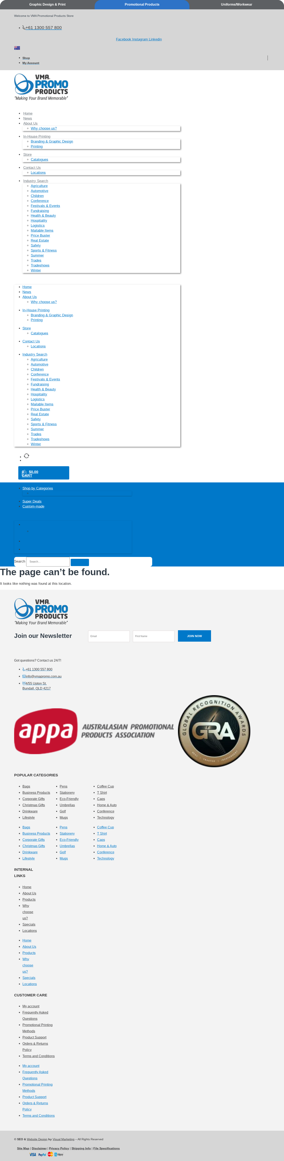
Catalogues (39, 159)
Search (19, 561)
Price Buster (40, 235)
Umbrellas (67, 805)
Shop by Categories (37, 488)
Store (27, 155)
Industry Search (35, 181)
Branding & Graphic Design (52, 141)
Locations (38, 173)
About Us (30, 123)
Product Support (34, 1037)
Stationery (67, 792)
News (27, 118)
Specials (28, 924)
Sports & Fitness (44, 250)
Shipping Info (81, 1148)
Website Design (37, 1139)
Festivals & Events (45, 206)
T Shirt (102, 792)
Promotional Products (142, 4)
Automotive (39, 191)
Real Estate (40, 240)
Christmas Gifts (33, 805)
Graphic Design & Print (47, 4)
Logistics (38, 226)
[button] (97, 278)
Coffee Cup (105, 786)
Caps (101, 799)
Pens (63, 786)
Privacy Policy (59, 1148)
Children (37, 196)
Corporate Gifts (33, 799)
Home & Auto (107, 805)
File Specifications (106, 1148)
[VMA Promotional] (17, 49)
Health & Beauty (43, 216)
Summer (37, 255)
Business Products (36, 792)
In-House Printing (36, 136)
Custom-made (33, 506)
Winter (36, 270)
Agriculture (39, 186)
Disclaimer (39, 1148)
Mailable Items (42, 230)
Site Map (23, 1148)
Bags (26, 786)
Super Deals (32, 501)
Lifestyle (28, 817)
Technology (105, 817)
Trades (36, 260)
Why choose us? (44, 128)
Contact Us (32, 168)
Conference (40, 201)
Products (29, 899)
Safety (36, 245)
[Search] (80, 562)
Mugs (64, 817)
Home (27, 113)
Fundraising (40, 211)
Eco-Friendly (69, 799)
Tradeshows (40, 265)
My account (30, 1006)
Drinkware (30, 811)
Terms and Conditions (38, 1056)
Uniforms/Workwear (236, 4)
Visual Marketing (63, 1139)
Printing (37, 146)
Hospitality (39, 221)
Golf (63, 811)
